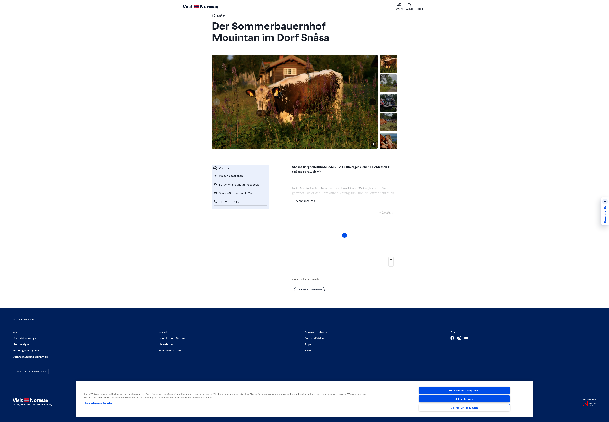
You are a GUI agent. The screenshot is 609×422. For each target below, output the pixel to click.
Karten (308, 350)
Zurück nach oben (25, 319)
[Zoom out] (391, 264)
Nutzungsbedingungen (27, 350)
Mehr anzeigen (305, 201)
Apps (307, 344)
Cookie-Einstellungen (464, 407)
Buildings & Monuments (309, 289)
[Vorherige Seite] (216, 101)
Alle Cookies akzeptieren (464, 390)
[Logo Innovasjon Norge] (589, 403)
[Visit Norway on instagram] (459, 338)
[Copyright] (373, 144)
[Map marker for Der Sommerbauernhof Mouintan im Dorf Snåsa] (344, 235)
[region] (304, 399)
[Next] (372, 101)
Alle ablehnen (464, 399)
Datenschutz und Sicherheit (30, 356)
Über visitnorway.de (25, 338)
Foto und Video (314, 338)
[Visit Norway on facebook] (452, 338)
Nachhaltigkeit (22, 344)
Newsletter (166, 344)
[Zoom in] (391, 259)
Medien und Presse (171, 350)
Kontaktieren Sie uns (172, 338)
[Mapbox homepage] (386, 212)
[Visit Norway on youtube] (466, 338)
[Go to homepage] (206, 6)
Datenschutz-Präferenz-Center (30, 371)
